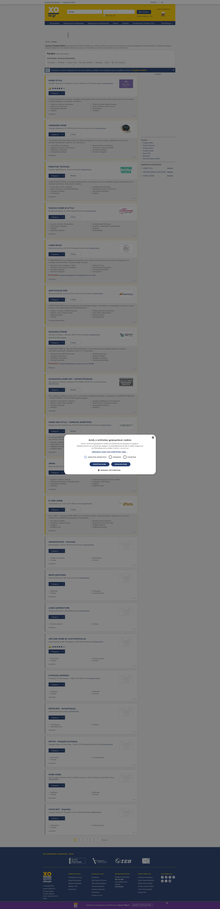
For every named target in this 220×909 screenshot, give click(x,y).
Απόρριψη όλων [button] (99, 464)
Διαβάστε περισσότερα (121, 448)
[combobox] (153, 437)
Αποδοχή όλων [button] (121, 464)
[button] (110, 452)
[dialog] (110, 454)
